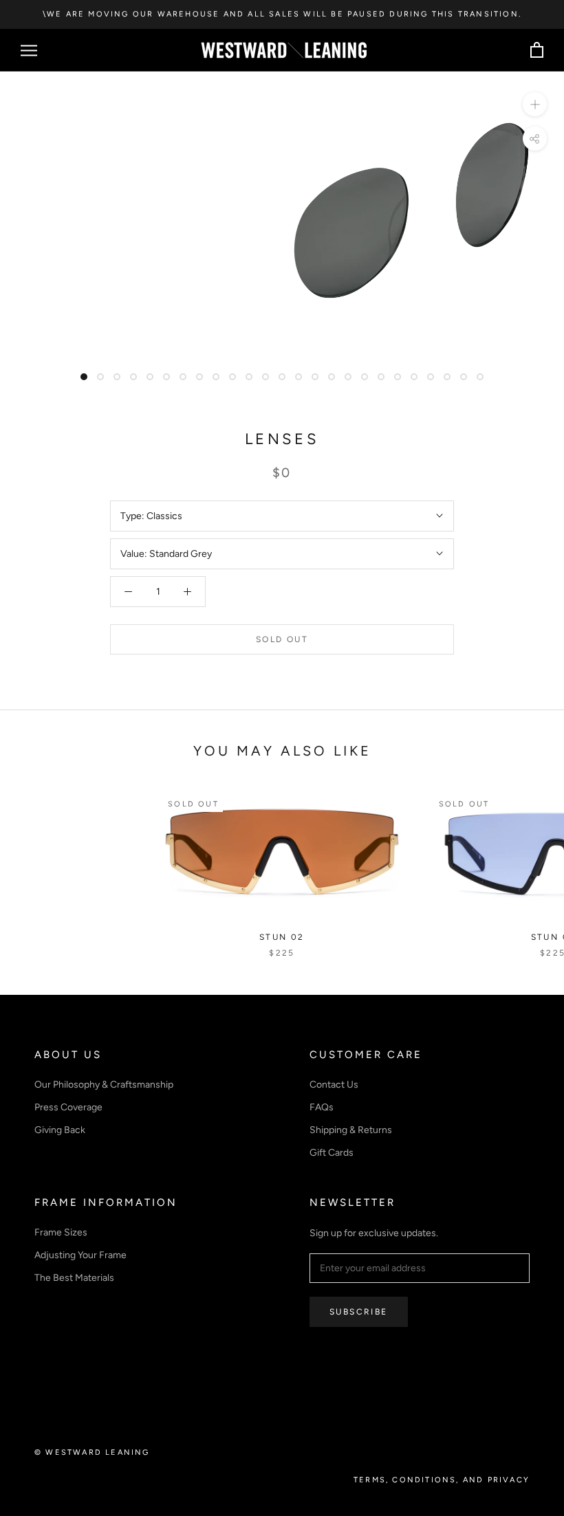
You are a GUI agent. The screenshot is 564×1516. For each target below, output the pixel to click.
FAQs (322, 1107)
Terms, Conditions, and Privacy (442, 1479)
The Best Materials (74, 1278)
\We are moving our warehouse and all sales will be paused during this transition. (282, 14)
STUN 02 (282, 937)
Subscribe (358, 1312)
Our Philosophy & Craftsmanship (103, 1084)
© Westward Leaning (92, 1452)
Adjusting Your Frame (80, 1255)
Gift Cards (332, 1152)
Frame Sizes (60, 1232)
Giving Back (59, 1130)
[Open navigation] (29, 50)
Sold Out (282, 639)
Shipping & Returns (351, 1130)
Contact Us (334, 1084)
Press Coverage (68, 1107)
